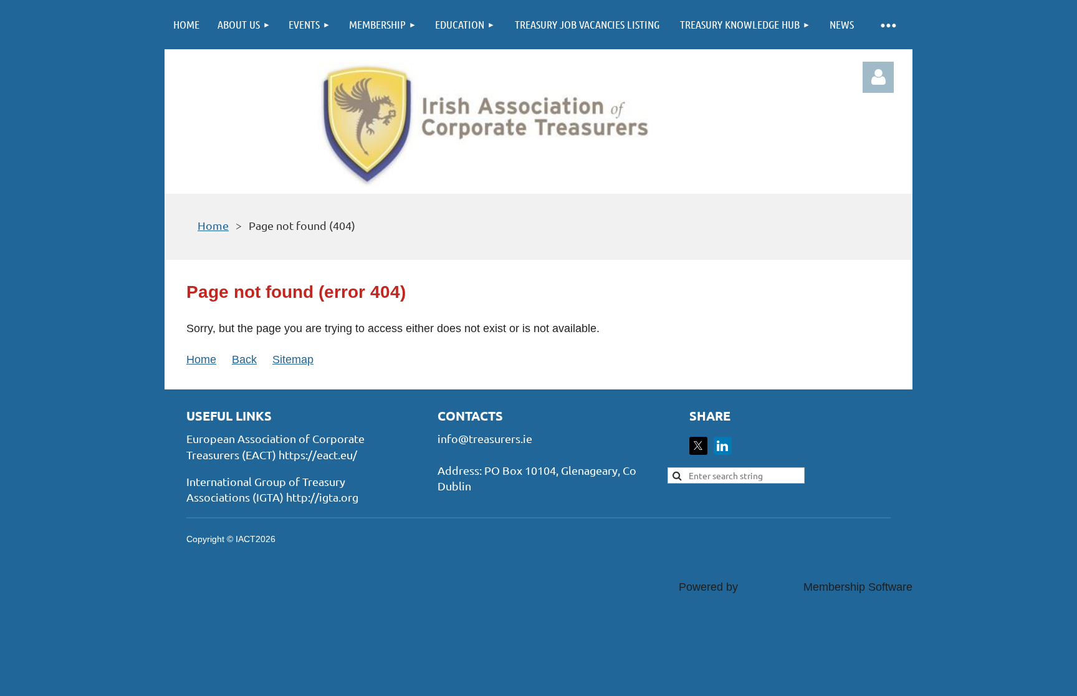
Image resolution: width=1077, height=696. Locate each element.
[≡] (887, 24)
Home (213, 225)
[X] (698, 446)
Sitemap (293, 359)
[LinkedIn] (723, 446)
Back (244, 359)
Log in (878, 77)
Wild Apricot (770, 587)
